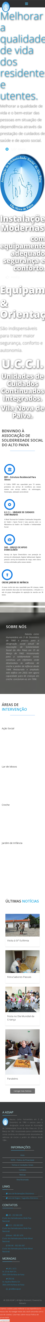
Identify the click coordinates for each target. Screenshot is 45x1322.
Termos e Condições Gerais (22, 1165)
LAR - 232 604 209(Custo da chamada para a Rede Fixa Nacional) (16, 1218)
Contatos (22, 1170)
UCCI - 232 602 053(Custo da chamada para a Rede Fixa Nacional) (16, 1228)
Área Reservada (23, 1180)
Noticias (22, 1175)
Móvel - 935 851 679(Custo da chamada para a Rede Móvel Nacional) (17, 1238)
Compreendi (5, 1320)
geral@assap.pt (14, 1289)
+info (15, 277)
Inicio (22, 1155)
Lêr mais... (19, 149)
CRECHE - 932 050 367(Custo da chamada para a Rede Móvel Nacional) (17, 1248)
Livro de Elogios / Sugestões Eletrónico (23, 1198)
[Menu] (26, 3)
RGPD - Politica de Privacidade (22, 1160)
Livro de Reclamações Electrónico (21, 1193)
